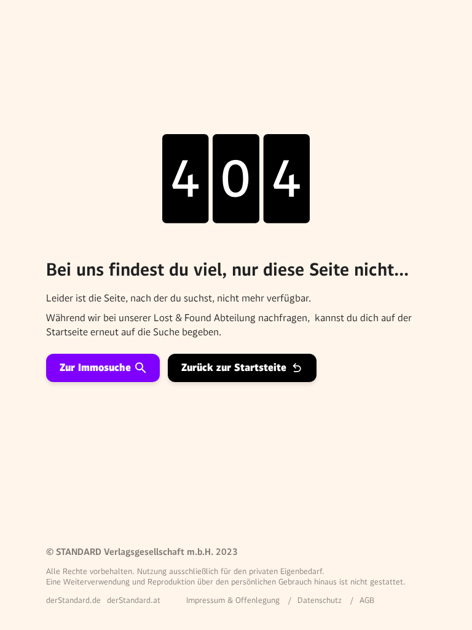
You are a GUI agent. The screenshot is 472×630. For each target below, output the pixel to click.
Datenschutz (319, 600)
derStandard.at (133, 600)
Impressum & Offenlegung (233, 600)
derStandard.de (73, 600)
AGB (367, 600)
